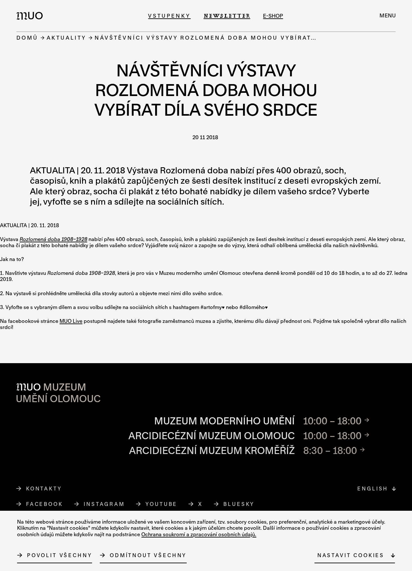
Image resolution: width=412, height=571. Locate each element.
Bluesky (239, 504)
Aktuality (66, 37)
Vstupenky (169, 16)
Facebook (44, 504)
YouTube (161, 504)
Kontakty (44, 488)
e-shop (273, 16)
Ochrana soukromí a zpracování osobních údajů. (198, 534)
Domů (27, 37)
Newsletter (226, 16)
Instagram (104, 504)
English (372, 488)
